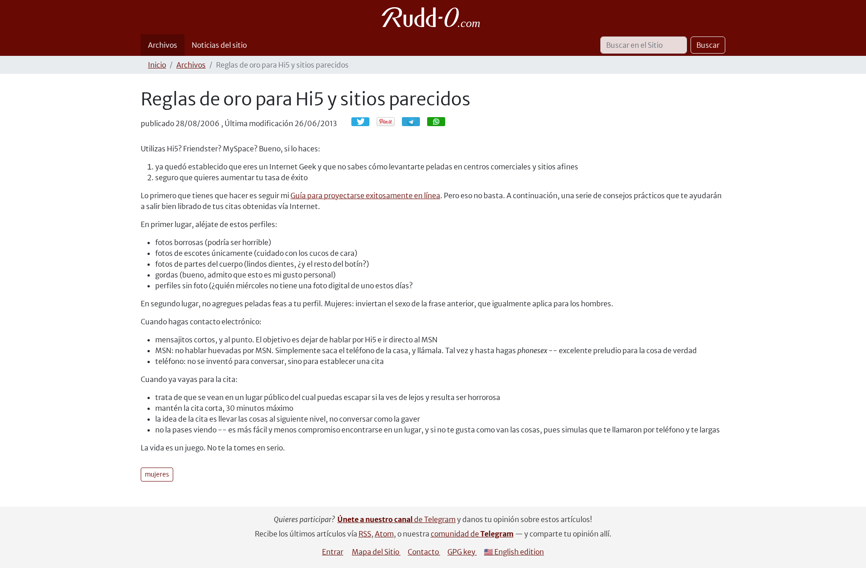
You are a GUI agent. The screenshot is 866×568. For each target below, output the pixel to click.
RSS (365, 533)
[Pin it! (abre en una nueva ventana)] (386, 121)
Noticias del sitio (219, 45)
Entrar (332, 551)
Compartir (415, 121)
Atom (384, 533)
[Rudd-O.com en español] (433, 17)
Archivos (162, 45)
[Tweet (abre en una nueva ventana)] (360, 121)
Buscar (707, 45)
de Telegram (396, 519)
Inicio (157, 64)
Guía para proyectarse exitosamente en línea (365, 195)
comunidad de (472, 533)
